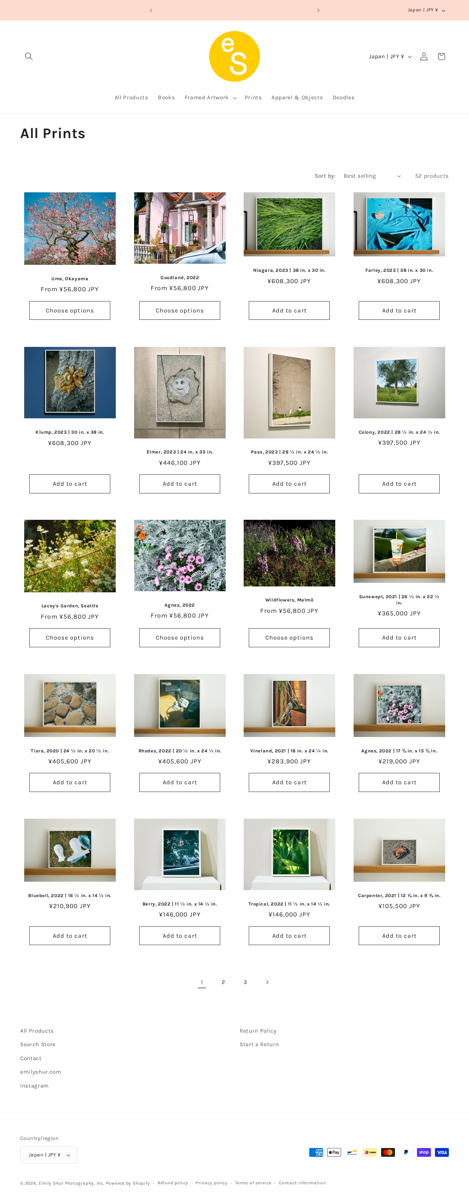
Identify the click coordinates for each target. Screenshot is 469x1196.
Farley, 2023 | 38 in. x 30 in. (399, 270)
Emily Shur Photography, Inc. (71, 1183)
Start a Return (259, 1044)
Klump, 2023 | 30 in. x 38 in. (70, 432)
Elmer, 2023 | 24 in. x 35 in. (179, 452)
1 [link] (202, 982)
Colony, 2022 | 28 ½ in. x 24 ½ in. (399, 431)
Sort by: (325, 176)
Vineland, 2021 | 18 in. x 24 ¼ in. (289, 750)
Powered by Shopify (128, 1183)
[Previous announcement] (151, 10)
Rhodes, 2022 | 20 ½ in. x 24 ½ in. (179, 750)
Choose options (70, 310)
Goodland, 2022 (179, 277)
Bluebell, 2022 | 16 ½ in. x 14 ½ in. (69, 895)
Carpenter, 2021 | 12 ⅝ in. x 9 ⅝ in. (399, 895)
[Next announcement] (318, 10)
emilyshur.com (40, 1072)
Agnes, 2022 (180, 605)
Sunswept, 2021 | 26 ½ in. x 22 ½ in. (399, 600)
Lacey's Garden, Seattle (70, 606)
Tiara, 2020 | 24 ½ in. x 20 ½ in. (70, 750)
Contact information (302, 1182)
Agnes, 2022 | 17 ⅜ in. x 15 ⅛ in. (399, 750)
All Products (37, 1030)
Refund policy (173, 1182)
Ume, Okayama (69, 278)
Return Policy (258, 1030)
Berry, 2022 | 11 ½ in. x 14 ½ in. (179, 904)
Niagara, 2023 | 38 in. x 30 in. (289, 270)
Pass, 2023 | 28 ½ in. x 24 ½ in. (289, 452)
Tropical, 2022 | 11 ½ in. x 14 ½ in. (289, 904)
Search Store (38, 1044)
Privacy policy (212, 1182)
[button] (29, 56)
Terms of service (253, 1182)
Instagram (34, 1085)
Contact (31, 1058)
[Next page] (267, 982)
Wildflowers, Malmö (289, 600)
